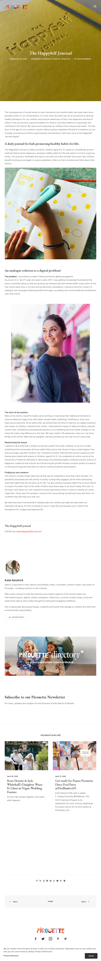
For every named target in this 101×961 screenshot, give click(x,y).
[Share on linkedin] (50, 880)
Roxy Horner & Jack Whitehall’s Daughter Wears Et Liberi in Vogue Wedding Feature (24, 786)
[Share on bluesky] (57, 880)
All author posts (16, 617)
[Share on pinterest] (47, 880)
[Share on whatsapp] (53, 880)
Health (56, 59)
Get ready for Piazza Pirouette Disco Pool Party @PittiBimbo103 (74, 784)
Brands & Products (42, 59)
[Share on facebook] (36, 880)
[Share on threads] (43, 880)
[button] (95, 6)
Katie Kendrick (84, 59)
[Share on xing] (60, 880)
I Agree (91, 956)
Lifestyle (65, 59)
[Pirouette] (16, 6)
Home (50, 901)
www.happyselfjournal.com (29, 531)
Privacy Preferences (11, 956)
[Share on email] (64, 880)
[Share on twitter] (40, 880)
